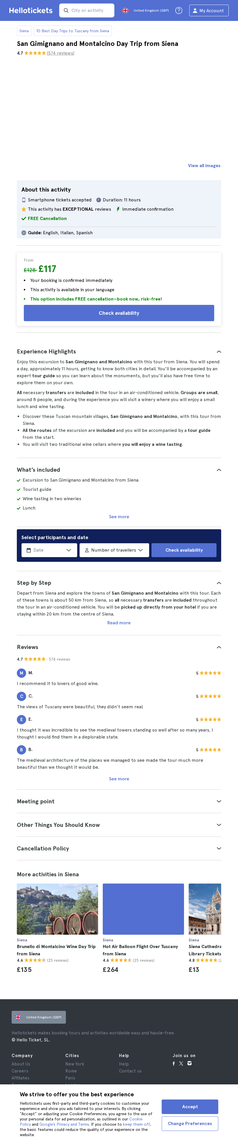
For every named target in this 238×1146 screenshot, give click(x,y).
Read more (119, 622)
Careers (20, 1071)
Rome (71, 1071)
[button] (119, 351)
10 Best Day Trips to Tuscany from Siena (72, 30)
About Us (21, 1064)
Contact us (130, 1071)
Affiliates (20, 1078)
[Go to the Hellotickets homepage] (32, 10)
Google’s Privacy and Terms (64, 1124)
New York (74, 1064)
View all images (204, 165)
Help (124, 1064)
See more (119, 516)
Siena (24, 30)
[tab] (119, 351)
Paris (70, 1078)
